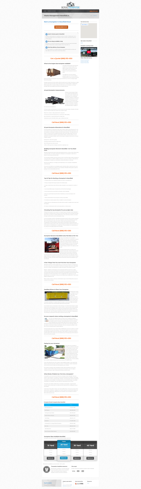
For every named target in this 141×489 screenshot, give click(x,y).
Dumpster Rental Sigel (84, 61)
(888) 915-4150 (94, 11)
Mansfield (95, 15)
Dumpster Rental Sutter (85, 62)
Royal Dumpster (48, 483)
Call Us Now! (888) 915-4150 (61, 27)
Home (88, 483)
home (91, 15)
